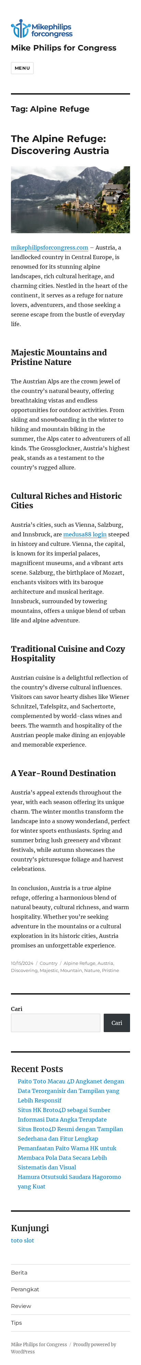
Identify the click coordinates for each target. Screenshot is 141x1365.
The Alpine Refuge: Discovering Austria (60, 144)
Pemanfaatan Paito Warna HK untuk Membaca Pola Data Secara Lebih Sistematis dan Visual (67, 1158)
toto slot (22, 1240)
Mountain (71, 970)
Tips (16, 1323)
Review (21, 1306)
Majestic (49, 970)
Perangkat (25, 1289)
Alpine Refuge (79, 963)
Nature (92, 970)
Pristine (110, 970)
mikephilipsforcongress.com (49, 247)
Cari (17, 1008)
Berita (19, 1272)
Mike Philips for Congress (63, 48)
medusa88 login (85, 534)
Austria (105, 963)
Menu (22, 68)
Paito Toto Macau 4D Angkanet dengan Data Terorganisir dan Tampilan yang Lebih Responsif (71, 1091)
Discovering (24, 970)
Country (48, 963)
